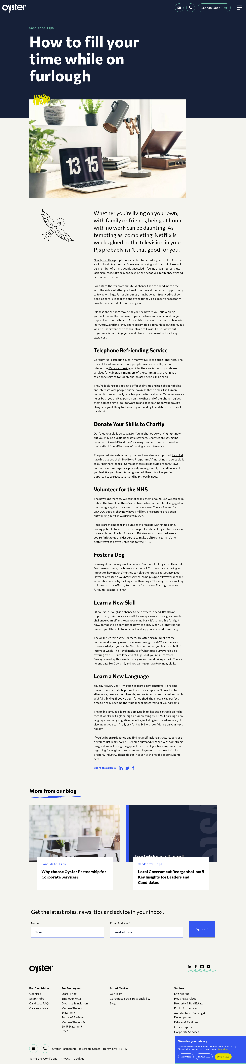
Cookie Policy (223, 1049)
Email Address (120, 923)
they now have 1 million (130, 511)
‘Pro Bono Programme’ (136, 459)
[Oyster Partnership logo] (14, 7)
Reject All (204, 1056)
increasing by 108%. (151, 716)
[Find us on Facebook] (195, 966)
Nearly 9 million (104, 260)
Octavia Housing (119, 368)
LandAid (177, 455)
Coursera (130, 637)
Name (35, 923)
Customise (186, 1056)
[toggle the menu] (239, 7)
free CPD (110, 655)
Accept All (223, 1056)
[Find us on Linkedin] (189, 966)
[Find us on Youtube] (208, 966)
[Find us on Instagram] (202, 966)
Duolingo (143, 711)
